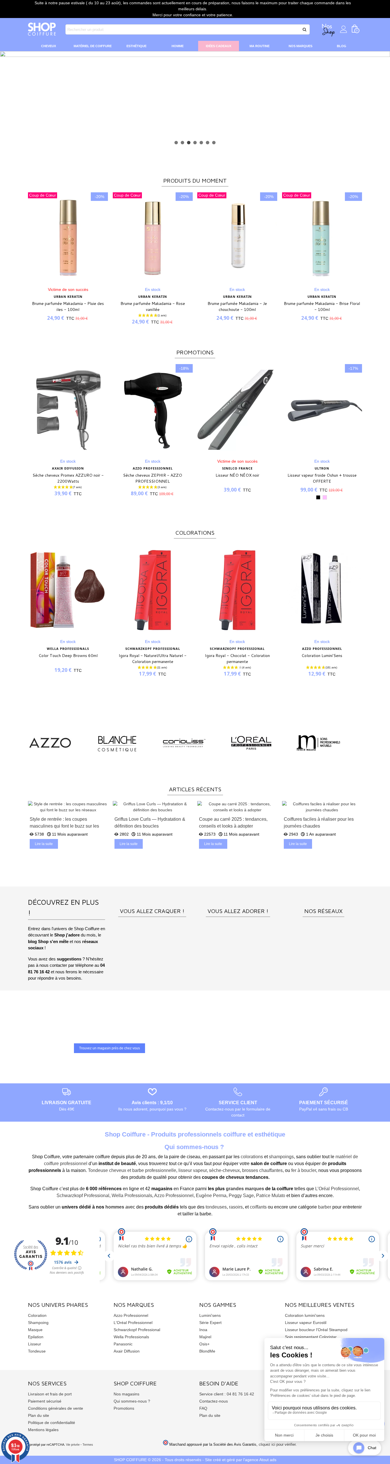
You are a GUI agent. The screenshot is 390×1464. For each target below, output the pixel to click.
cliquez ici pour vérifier (277, 1445)
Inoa (203, 1329)
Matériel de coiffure (93, 46)
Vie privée (73, 1444)
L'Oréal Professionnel (133, 1322)
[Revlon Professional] (117, 742)
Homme (178, 46)
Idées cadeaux (218, 46)
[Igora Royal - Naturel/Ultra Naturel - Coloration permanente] (153, 590)
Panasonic (123, 1344)
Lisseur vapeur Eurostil (305, 1322)
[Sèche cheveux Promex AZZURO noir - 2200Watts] (68, 410)
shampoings (281, 1156)
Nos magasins (126, 1394)
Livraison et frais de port (50, 1394)
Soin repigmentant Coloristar (311, 1337)
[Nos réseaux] (323, 898)
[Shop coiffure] (42, 29)
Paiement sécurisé (44, 1401)
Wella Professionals (132, 1195)
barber (324, 1207)
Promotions (124, 1408)
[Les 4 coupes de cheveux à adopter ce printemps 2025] (153, 806)
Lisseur (34, 1344)
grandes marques (245, 1188)
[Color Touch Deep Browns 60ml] (68, 590)
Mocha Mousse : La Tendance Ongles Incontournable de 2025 (237, 822)
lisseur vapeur (192, 1170)
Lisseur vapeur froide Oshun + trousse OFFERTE (322, 478)
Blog (341, 46)
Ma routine (260, 46)
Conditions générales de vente (55, 1408)
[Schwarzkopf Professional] (184, 742)
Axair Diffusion (127, 1351)
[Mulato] (50, 742)
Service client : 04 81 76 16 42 (226, 1394)
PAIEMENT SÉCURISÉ (323, 1102)
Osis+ (204, 1344)
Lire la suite (44, 844)
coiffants (258, 1207)
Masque (35, 1329)
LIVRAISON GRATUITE (66, 1102)
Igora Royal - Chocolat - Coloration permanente (237, 658)
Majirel (205, 1337)
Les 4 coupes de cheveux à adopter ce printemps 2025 (150, 822)
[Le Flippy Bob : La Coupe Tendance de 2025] (322, 806)
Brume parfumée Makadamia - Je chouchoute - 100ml (237, 306)
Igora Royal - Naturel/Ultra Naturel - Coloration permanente (152, 658)
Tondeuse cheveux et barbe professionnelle (132, 1170)
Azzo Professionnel (174, 1195)
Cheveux (48, 46)
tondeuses (216, 1207)
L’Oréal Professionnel (337, 1188)
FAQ (203, 1408)
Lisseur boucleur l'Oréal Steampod (316, 1329)
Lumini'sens (210, 1315)
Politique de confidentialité (51, 1422)
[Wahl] (318, 742)
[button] (176, 142)
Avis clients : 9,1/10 (152, 1102)
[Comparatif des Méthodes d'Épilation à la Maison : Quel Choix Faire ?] (68, 806)
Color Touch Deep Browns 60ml (68, 655)
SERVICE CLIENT (238, 1102)
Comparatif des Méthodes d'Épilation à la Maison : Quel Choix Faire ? (67, 822)
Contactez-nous (213, 1401)
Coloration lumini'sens (305, 1315)
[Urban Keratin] (251, 742)
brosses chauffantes (262, 1170)
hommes (114, 1207)
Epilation (35, 1337)
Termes (88, 1444)
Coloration (37, 1315)
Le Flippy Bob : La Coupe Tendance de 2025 (320, 822)
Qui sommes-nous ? (132, 1401)
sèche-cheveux (224, 1170)
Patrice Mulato (270, 1195)
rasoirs (236, 1207)
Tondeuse (37, 1351)
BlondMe (207, 1351)
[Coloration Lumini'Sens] (322, 590)
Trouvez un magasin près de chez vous (109, 1048)
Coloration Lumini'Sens (321, 655)
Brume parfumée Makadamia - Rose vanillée (152, 306)
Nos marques (300, 46)
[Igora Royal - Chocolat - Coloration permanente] (237, 590)
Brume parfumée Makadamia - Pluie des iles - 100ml (68, 306)
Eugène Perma (211, 1195)
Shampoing (38, 1322)
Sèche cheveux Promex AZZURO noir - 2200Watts (68, 478)
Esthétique (136, 46)
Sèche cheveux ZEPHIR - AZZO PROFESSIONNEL (152, 478)
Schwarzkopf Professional (83, 1195)
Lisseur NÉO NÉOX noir (237, 475)
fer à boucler (303, 1170)
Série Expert (210, 1322)
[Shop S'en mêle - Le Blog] (237, 898)
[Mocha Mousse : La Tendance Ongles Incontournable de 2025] (237, 806)
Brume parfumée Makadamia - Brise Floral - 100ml (322, 306)
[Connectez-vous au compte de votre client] (343, 29)
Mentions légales (43, 1429)
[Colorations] (152, 898)
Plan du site (38, 1415)
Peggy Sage (241, 1195)
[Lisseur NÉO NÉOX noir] (237, 410)
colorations (252, 1156)
